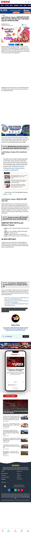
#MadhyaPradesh (19, 168)
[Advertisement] (15, 70)
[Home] (2, 531)
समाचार (4, 15)
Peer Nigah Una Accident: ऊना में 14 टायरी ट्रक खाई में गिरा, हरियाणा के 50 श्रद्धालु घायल (11, 446)
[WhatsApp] (22, 531)
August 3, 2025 (7, 194)
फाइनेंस (25, 5)
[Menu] (29, 2)
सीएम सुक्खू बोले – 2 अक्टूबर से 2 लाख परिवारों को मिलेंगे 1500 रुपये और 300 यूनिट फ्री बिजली (11, 453)
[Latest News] (8, 531)
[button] (25, 2)
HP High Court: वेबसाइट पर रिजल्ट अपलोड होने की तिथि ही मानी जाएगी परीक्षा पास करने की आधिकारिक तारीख (11, 439)
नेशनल (2, 5)
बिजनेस (21, 5)
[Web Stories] (15, 531)
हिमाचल (11, 5)
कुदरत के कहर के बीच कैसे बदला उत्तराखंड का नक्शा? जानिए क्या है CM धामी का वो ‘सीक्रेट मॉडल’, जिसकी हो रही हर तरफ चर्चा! (18, 186)
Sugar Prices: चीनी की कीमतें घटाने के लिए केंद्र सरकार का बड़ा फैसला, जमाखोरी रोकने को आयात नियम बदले (11, 425)
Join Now (26, 336)
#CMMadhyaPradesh (8, 168)
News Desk (5, 24)
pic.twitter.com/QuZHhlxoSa (10, 170)
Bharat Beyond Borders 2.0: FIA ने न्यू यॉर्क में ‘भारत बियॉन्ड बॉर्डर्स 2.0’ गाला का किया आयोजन (19, 177)
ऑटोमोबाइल (16, 5)
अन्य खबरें (7, 5)
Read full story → (12, 384)
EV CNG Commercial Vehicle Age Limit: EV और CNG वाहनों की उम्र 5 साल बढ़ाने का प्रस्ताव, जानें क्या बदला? (19, 181)
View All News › (15, 388)
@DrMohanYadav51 (19, 166)
